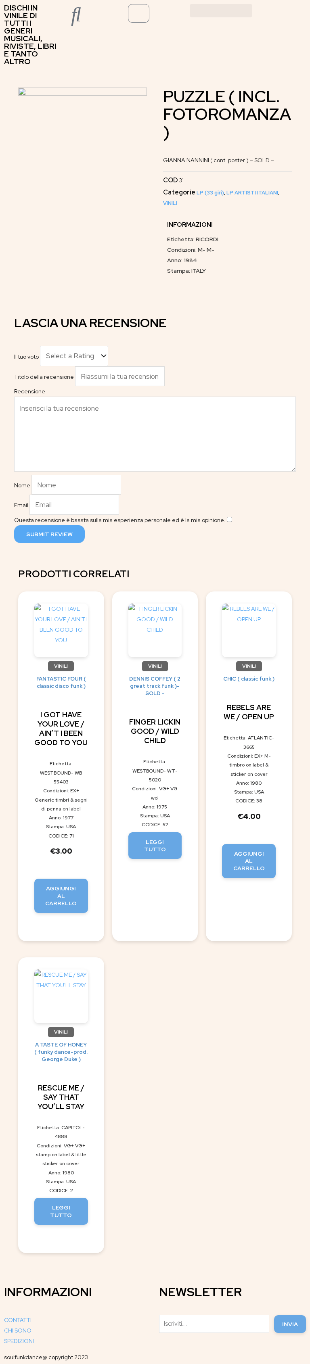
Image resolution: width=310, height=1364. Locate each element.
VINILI (170, 203)
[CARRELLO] (138, 13)
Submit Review (49, 534)
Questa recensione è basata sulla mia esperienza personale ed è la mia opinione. (120, 520)
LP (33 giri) (210, 192)
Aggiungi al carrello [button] (61, 896)
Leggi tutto (155, 845)
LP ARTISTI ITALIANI (252, 192)
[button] (221, 10)
